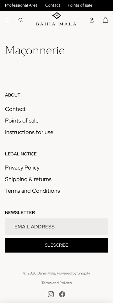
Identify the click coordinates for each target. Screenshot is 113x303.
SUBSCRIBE (56, 245)
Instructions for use (29, 132)
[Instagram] (51, 294)
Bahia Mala (46, 273)
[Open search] (21, 20)
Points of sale (80, 5)
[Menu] (7, 20)
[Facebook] (62, 294)
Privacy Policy (22, 167)
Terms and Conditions (32, 190)
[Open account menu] (92, 20)
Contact (52, 5)
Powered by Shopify (73, 273)
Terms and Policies (56, 282)
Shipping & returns (28, 179)
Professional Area (21, 5)
